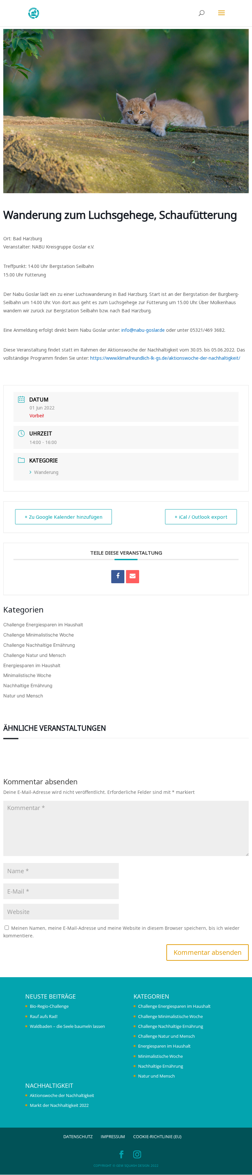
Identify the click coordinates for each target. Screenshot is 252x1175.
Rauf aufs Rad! (43, 1016)
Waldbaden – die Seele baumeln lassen (67, 1026)
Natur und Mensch (23, 695)
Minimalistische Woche (27, 675)
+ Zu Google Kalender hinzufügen (63, 516)
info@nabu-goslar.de (143, 330)
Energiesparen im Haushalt (31, 665)
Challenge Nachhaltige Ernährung (39, 645)
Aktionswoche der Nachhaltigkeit (62, 1095)
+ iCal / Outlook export (201, 516)
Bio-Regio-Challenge (49, 1006)
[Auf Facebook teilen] (117, 576)
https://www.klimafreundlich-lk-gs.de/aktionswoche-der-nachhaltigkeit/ (165, 358)
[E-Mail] (132, 576)
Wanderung (46, 472)
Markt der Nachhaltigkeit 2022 (59, 1105)
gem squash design (133, 1165)
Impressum (113, 1136)
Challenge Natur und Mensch (34, 655)
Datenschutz (78, 1136)
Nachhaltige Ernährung (27, 685)
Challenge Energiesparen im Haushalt (43, 624)
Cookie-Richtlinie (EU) (157, 1136)
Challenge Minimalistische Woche (38, 635)
